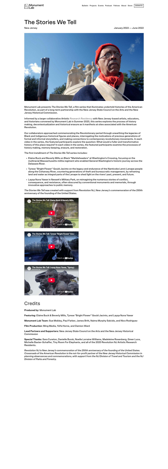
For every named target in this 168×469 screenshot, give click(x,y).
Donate (139, 6)
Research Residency (81, 119)
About (123, 6)
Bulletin (85, 6)
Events (101, 6)
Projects (93, 6)
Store (130, 6)
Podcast (108, 6)
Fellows (116, 6)
